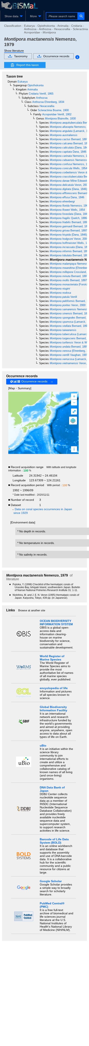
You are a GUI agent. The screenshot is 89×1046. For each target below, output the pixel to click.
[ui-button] (80, 16)
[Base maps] (73, 420)
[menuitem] (13, 16)
